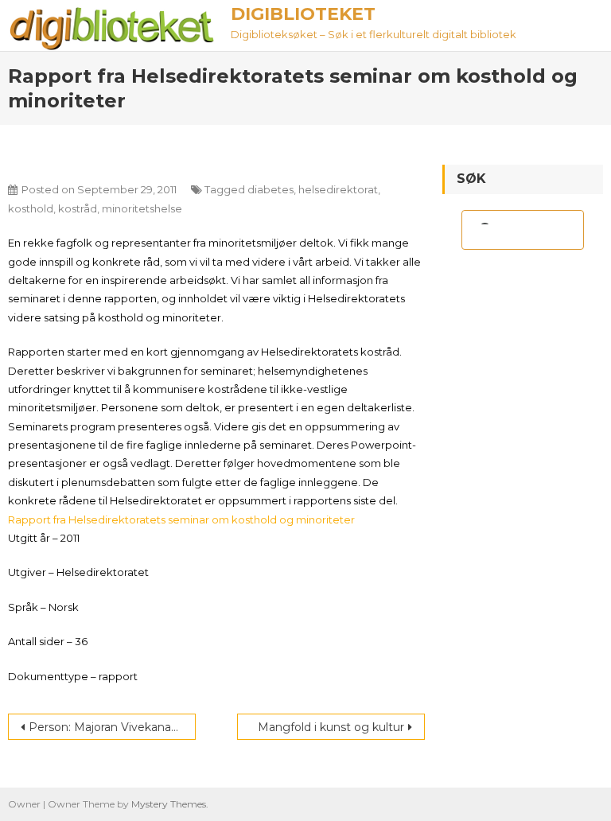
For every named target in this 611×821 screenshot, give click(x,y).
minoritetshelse (142, 208)
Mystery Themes (168, 804)
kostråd (77, 208)
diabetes (270, 189)
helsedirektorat (338, 189)
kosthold (30, 208)
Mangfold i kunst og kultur (331, 727)
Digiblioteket (303, 14)
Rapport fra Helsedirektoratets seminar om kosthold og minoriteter (181, 519)
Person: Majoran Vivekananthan (112, 727)
